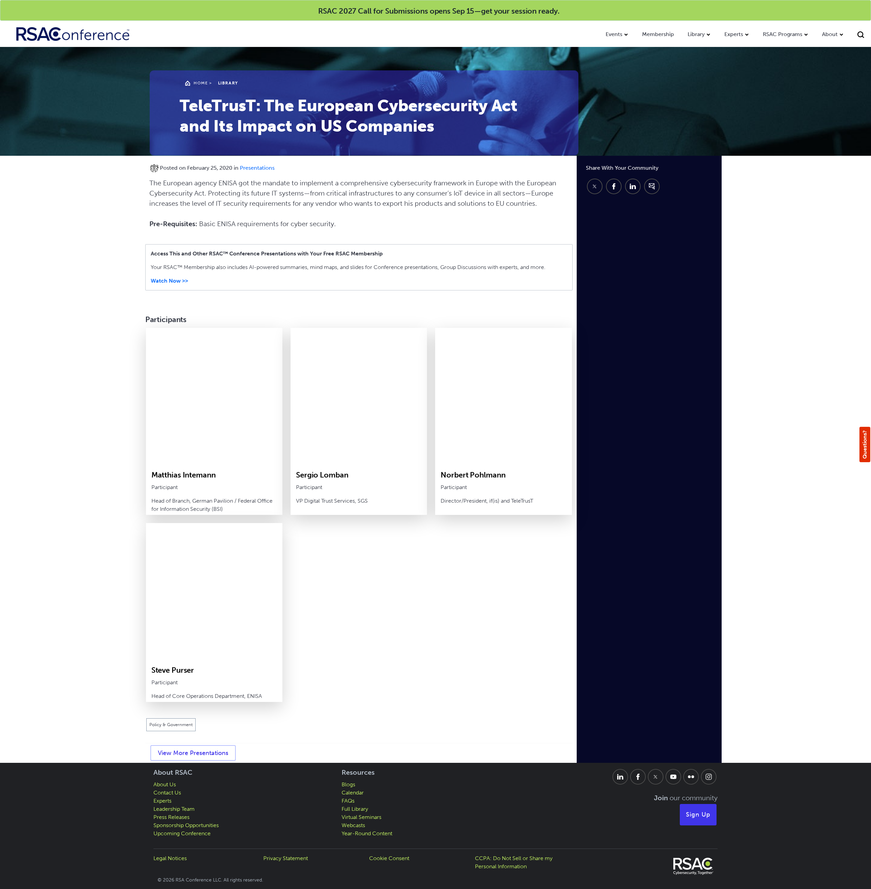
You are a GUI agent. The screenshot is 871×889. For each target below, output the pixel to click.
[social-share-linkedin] (633, 186)
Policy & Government (171, 724)
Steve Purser (172, 670)
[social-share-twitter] (595, 186)
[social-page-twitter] (655, 777)
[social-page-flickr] (691, 777)
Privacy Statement (285, 858)
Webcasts (353, 825)
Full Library (355, 809)
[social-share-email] (652, 186)
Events (614, 34)
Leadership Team (174, 809)
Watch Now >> (169, 281)
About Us (164, 784)
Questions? (864, 444)
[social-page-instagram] (709, 777)
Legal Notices (170, 858)
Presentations (257, 168)
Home (201, 83)
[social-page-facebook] (638, 777)
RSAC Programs (782, 34)
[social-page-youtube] (673, 777)
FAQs (348, 801)
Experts (733, 34)
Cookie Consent (389, 858)
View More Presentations (193, 753)
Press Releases (171, 817)
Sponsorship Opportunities (186, 825)
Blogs (348, 784)
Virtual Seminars (361, 817)
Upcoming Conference (182, 833)
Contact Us (167, 792)
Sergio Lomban (322, 475)
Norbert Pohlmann (473, 475)
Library (696, 34)
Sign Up (698, 814)
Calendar (353, 792)
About (830, 34)
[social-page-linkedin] (620, 777)
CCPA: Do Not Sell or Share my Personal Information (514, 862)
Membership (658, 34)
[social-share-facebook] (614, 186)
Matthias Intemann (183, 475)
